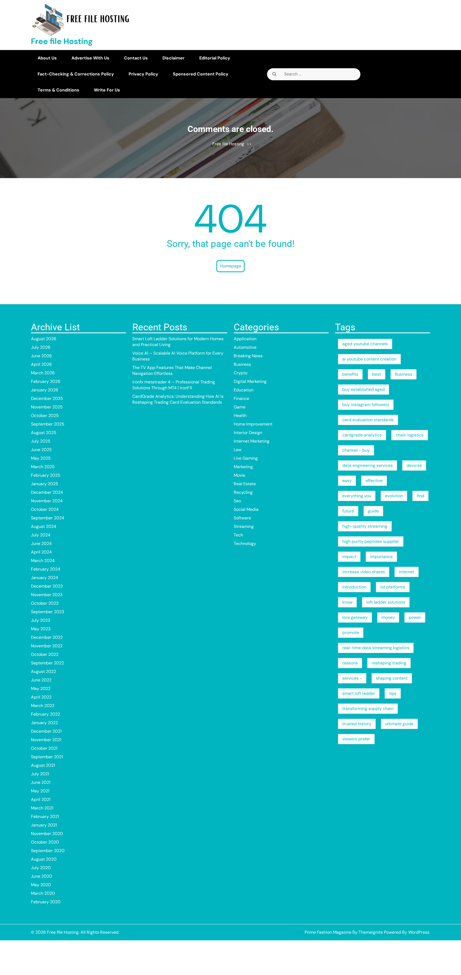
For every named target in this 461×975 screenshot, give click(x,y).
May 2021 (40, 791)
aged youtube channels (365, 344)
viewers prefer (356, 739)
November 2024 (47, 501)
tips (392, 693)
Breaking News (248, 356)
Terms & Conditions (58, 90)
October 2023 (44, 603)
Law (237, 449)
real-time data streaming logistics (375, 648)
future (348, 511)
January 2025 (44, 484)
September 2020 (48, 850)
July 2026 (40, 347)
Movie (239, 475)
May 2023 (40, 629)
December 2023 (47, 586)
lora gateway (355, 617)
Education (243, 390)
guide (373, 511)
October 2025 (45, 415)
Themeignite (371, 932)
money (388, 617)
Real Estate (245, 484)
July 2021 (40, 774)
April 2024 (41, 552)
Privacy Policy (143, 74)
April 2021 (40, 799)
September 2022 (47, 663)
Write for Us (107, 90)
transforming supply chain (368, 708)
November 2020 (47, 833)
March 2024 (43, 560)
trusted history (356, 724)
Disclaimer (173, 58)
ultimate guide (399, 724)
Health (240, 415)
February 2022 (45, 714)
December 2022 (47, 637)
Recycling (243, 492)
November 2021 (46, 740)
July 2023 (40, 620)
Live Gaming (246, 458)
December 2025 (47, 398)
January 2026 (44, 390)
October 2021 (44, 748)
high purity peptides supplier (370, 541)
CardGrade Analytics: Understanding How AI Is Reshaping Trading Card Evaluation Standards (178, 399)
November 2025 (47, 407)
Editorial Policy (214, 58)
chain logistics (410, 435)
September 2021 (47, 757)
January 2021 (44, 825)
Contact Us (136, 58)
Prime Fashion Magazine (328, 932)
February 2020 (46, 902)
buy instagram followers (365, 404)
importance (381, 556)
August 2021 (43, 765)
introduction (354, 587)
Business (242, 364)
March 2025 (43, 467)
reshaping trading (389, 663)
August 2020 (44, 859)
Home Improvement (253, 424)
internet (406, 572)
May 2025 (41, 458)
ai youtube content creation (369, 359)
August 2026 (43, 339)
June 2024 (41, 543)
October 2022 (44, 654)
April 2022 (41, 697)
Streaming (244, 526)
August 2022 (43, 671)
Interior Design (248, 432)
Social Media (246, 509)
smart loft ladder (358, 693)
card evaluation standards (368, 420)
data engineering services (367, 465)
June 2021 (40, 782)
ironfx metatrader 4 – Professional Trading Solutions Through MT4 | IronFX (173, 385)
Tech (238, 535)
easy (347, 480)
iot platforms (392, 587)
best (376, 374)
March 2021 (42, 808)
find (420, 496)
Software (242, 518)
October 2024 (45, 509)
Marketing (243, 467)
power (415, 617)
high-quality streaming (364, 526)
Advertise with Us (90, 58)
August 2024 (43, 526)
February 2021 (45, 816)
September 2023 (47, 612)
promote (350, 632)
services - (352, 678)
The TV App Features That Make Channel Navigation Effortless (172, 370)
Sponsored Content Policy (200, 74)
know (347, 602)
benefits (350, 374)
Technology (245, 543)
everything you (356, 496)
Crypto (240, 373)
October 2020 (45, 842)
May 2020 (41, 885)
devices (414, 465)
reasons (350, 663)
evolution (394, 496)
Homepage (230, 266)
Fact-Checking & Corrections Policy (76, 74)
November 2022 (46, 646)
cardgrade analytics (362, 435)
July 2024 (40, 535)
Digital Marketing (250, 381)
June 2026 (41, 356)
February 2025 (45, 475)
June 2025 (41, 449)
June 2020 (41, 876)
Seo (237, 501)
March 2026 (43, 373)
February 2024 (45, 569)
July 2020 (41, 867)
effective (374, 480)
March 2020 (43, 893)
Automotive (245, 347)
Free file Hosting (62, 41)
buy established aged (363, 389)
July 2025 (40, 441)
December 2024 (47, 492)
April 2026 (41, 364)
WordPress (418, 932)
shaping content (392, 678)
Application (245, 339)
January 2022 (44, 722)
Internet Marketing (251, 441)
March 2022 (42, 705)
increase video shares (363, 572)
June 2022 (41, 680)
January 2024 (44, 577)
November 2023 (46, 594)
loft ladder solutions (385, 602)
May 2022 (40, 688)
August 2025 (43, 432)
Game (239, 407)
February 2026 (45, 381)
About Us (47, 58)
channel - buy (356, 450)
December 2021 (46, 731)
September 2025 (47, 424)
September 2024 (47, 518)
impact (349, 556)
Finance (241, 398)
